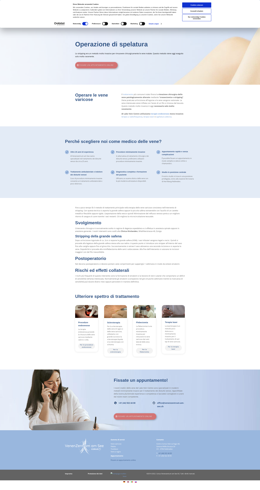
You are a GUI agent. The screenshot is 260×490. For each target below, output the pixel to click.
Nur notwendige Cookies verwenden (197, 18)
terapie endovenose (160, 114)
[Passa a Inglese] (128, 481)
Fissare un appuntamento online (96, 65)
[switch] (105, 23)
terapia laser (148, 116)
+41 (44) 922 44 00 (127, 403)
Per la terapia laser (173, 348)
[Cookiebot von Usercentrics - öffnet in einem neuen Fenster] (59, 23)
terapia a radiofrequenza (131, 116)
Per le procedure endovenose (86, 346)
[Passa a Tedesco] (124, 481)
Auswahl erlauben (196, 11)
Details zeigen (154, 24)
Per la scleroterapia (115, 351)
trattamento (128, 94)
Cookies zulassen (197, 5)
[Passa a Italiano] (132, 481)
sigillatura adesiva (164, 116)
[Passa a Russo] (136, 481)
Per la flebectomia (144, 350)
